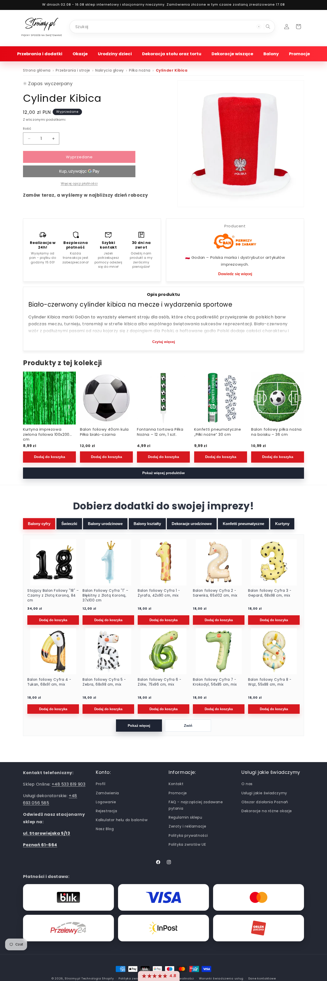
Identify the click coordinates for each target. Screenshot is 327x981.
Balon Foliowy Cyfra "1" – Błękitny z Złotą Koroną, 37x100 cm (106, 595)
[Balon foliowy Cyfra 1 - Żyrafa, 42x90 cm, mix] (163, 562)
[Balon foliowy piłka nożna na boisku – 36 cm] (277, 398)
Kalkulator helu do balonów (122, 819)
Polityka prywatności (188, 835)
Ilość (27, 128)
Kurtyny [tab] (282, 523)
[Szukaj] (268, 26)
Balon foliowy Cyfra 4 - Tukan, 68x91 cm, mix (49, 682)
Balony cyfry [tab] (39, 523)
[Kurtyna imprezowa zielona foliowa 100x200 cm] (49, 398)
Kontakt (176, 783)
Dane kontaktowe (262, 978)
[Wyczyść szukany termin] (258, 26)
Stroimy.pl (72, 978)
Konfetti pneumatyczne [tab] (243, 523)
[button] (40, 54)
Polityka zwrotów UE (187, 844)
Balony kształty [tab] (147, 523)
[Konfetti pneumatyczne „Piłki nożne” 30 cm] (220, 398)
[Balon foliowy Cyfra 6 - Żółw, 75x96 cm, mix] (163, 651)
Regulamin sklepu (185, 817)
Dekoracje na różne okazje (266, 810)
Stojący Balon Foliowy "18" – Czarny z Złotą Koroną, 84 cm (53, 595)
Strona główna (37, 70)
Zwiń (188, 726)
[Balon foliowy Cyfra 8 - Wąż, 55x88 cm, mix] (274, 651)
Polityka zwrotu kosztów (137, 978)
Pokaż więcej (139, 726)
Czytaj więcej (163, 342)
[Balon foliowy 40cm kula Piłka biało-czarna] (106, 398)
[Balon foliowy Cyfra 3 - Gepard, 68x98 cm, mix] (274, 562)
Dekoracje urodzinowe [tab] (192, 523)
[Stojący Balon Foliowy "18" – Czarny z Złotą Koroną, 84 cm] (53, 562)
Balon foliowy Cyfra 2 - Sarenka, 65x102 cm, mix (215, 593)
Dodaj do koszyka (49, 457)
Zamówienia (107, 793)
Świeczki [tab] (69, 523)
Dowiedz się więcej (235, 274)
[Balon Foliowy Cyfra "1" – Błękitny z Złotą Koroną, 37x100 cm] (108, 562)
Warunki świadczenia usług (221, 978)
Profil (101, 783)
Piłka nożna (139, 70)
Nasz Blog (105, 828)
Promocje (178, 793)
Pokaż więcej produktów (163, 473)
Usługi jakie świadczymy (264, 793)
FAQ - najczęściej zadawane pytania (196, 805)
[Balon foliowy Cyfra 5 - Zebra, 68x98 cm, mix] (108, 651)
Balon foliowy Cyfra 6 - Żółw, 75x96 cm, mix (159, 682)
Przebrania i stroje (73, 70)
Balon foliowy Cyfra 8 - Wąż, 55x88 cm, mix (269, 682)
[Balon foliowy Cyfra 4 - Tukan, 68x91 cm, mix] (53, 651)
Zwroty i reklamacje (187, 826)
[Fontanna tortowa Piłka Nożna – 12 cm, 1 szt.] (163, 398)
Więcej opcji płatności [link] (79, 183)
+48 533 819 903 (68, 784)
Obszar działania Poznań (264, 802)
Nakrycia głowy (109, 70)
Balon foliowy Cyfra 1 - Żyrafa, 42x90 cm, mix (159, 593)
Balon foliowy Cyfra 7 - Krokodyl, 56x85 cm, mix (215, 682)
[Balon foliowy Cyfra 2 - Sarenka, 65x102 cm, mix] (218, 562)
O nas (247, 783)
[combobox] (172, 26)
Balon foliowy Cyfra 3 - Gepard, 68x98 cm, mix (269, 593)
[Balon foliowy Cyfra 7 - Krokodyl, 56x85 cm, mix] (218, 651)
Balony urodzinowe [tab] (105, 523)
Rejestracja (106, 810)
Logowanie (106, 802)
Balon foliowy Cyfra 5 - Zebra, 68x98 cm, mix (104, 682)
